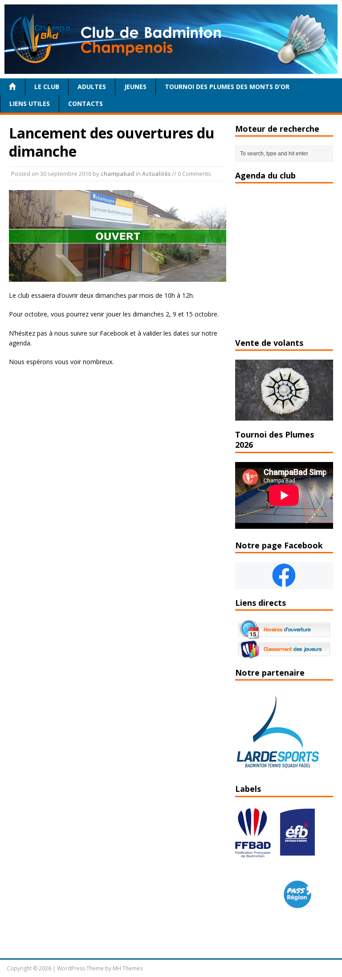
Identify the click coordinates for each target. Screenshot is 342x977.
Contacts (85, 103)
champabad (117, 174)
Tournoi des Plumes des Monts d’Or (227, 86)
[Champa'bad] (171, 68)
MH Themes (127, 968)
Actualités (156, 174)
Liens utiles (29, 103)
